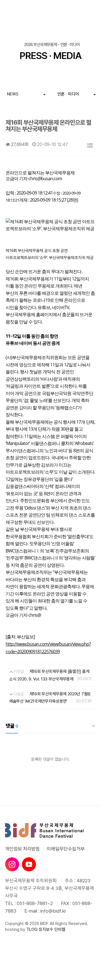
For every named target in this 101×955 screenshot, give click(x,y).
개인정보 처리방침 (22, 849)
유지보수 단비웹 (52, 929)
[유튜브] (29, 864)
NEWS (13, 94)
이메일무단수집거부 (66, 849)
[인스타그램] (12, 864)
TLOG (32, 929)
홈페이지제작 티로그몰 (24, 935)
